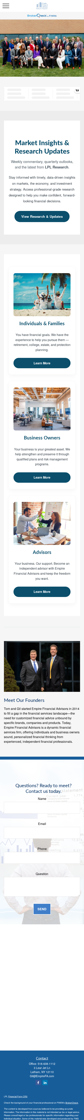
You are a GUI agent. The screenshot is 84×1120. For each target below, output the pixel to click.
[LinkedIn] (45, 1082)
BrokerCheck (71, 1102)
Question (42, 874)
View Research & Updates (42, 216)
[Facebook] (38, 1082)
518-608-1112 (46, 1064)
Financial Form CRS (17, 1096)
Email (42, 823)
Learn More (42, 363)
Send (42, 909)
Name (42, 798)
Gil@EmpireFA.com (42, 1076)
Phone (42, 848)
